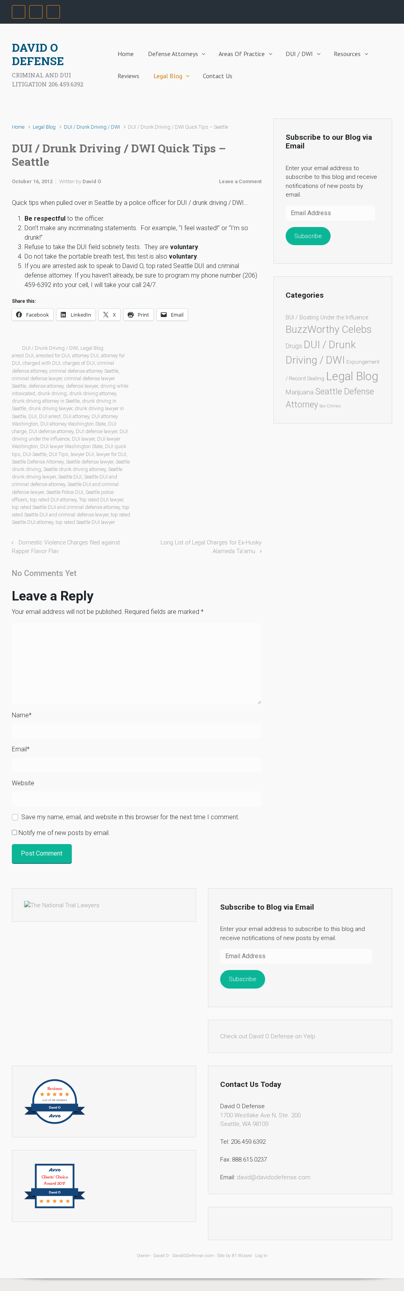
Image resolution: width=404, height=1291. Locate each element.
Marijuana (300, 392)
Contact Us (217, 76)
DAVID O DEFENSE (38, 54)
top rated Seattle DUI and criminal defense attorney (66, 507)
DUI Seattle (35, 454)
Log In (261, 1255)
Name (22, 715)
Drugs (294, 346)
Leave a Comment (240, 181)
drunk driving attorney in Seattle (46, 401)
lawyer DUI (82, 454)
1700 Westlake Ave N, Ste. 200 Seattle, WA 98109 (260, 1120)
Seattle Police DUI (64, 492)
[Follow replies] (87, 573)
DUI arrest (50, 416)
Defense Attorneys (173, 54)
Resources (347, 54)
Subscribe (308, 236)
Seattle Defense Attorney (38, 462)
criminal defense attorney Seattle (83, 371)
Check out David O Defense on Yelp (267, 1036)
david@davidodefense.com (273, 1177)
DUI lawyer (83, 439)
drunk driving (52, 393)
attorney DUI (85, 355)
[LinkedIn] (53, 12)
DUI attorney (76, 416)
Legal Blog (167, 76)
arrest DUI (23, 355)
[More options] (257, 350)
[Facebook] (18, 12)
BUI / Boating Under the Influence (327, 317)
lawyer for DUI (111, 454)
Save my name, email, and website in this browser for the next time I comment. (130, 817)
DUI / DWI (299, 54)
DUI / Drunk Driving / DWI (92, 127)
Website (23, 783)
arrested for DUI (53, 355)
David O (91, 181)
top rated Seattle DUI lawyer (85, 522)
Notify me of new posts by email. (64, 833)
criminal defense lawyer (37, 378)
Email (21, 749)
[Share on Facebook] (224, 350)
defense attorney (46, 386)
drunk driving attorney (92, 393)
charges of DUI (79, 363)
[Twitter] (36, 12)
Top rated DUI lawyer (101, 500)
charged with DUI (41, 363)
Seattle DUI (70, 477)
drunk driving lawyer (50, 408)
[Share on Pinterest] (235, 350)
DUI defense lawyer (96, 431)
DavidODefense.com (193, 1255)
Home (126, 54)
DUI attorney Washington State (73, 424)
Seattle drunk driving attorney (74, 469)
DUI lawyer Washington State (71, 446)
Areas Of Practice (242, 54)
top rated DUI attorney (53, 500)
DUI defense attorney (51, 431)
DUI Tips (58, 454)
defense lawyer (82, 386)
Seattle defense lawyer (89, 462)
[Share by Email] (247, 350)
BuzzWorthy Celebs (329, 329)
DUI (32, 416)
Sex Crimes (330, 406)
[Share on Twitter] (213, 350)
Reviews (128, 76)
